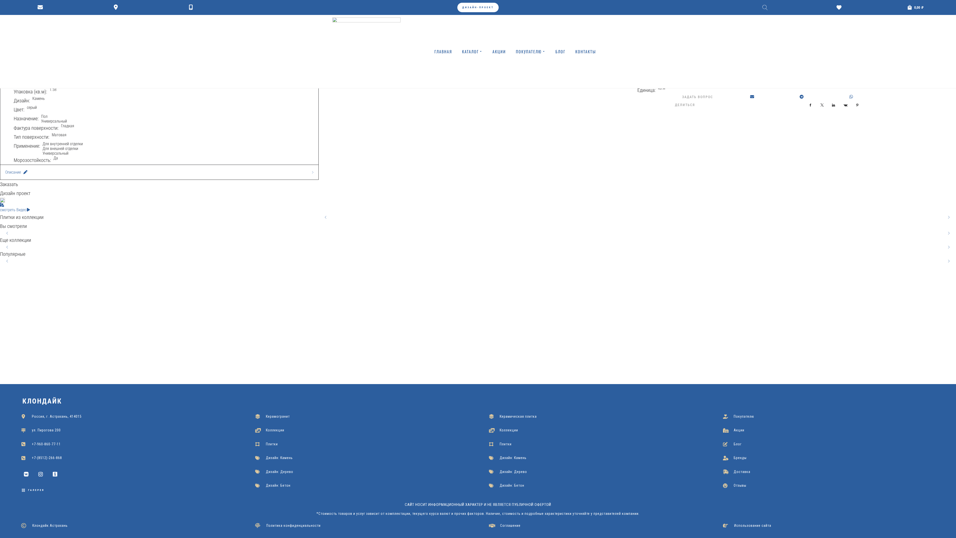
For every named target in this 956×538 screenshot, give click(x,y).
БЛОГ (560, 52)
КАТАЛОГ (470, 52)
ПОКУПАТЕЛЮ (529, 52)
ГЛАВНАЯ (443, 52)
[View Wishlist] (840, 7)
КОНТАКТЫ (585, 52)
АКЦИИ (499, 52)
